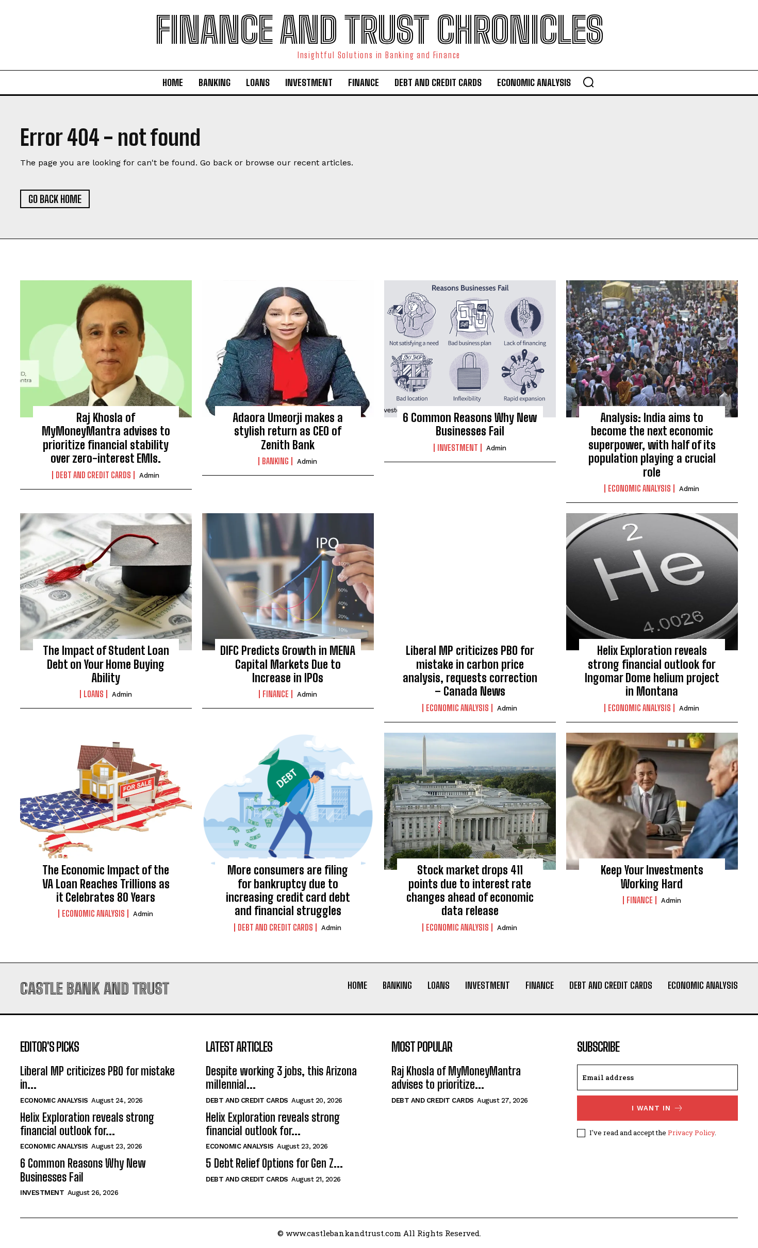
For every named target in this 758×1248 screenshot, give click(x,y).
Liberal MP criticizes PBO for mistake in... (97, 1077)
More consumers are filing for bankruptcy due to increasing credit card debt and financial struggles (288, 890)
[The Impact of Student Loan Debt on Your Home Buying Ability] (106, 581)
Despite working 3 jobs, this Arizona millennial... (281, 1077)
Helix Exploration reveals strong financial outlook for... (87, 1124)
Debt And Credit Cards (93, 475)
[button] (588, 82)
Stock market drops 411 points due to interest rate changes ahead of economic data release (470, 890)
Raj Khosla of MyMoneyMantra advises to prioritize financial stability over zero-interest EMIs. (106, 438)
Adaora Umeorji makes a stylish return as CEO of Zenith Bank (288, 431)
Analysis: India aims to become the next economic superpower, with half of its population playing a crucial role (652, 445)
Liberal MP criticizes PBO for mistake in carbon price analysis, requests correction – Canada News (470, 671)
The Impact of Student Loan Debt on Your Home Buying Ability (106, 664)
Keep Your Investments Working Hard (652, 876)
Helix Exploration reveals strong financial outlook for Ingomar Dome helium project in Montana (652, 671)
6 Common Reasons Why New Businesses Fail (470, 424)
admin (149, 475)
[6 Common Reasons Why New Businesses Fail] (470, 348)
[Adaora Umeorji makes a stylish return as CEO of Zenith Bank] (288, 348)
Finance (275, 694)
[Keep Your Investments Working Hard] (652, 801)
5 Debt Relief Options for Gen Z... (274, 1163)
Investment (457, 448)
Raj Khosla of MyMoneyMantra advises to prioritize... (456, 1077)
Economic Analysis (639, 488)
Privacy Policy (691, 1132)
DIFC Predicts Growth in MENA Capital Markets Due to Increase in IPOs (287, 664)
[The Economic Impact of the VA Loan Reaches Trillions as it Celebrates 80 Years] (106, 801)
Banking (275, 461)
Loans (94, 694)
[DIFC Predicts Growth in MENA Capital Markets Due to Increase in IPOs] (288, 581)
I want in (651, 1108)
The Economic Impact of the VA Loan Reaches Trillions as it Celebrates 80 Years (106, 883)
